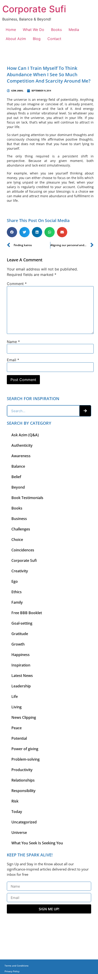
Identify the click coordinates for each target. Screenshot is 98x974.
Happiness (20, 654)
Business (19, 518)
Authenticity (22, 445)
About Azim (16, 38)
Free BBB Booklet (26, 612)
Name (13, 341)
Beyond (18, 487)
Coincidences (22, 550)
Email (13, 360)
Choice (17, 539)
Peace (16, 727)
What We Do (33, 29)
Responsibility (23, 790)
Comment (17, 283)
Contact (54, 38)
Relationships (23, 780)
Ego (14, 581)
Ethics (16, 591)
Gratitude (19, 633)
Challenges (20, 529)
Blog (37, 38)
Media (74, 29)
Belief (16, 476)
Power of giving (24, 748)
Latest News (22, 675)
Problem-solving (25, 759)
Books (56, 29)
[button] (12, 232)
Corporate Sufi (34, 9)
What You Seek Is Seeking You (37, 842)
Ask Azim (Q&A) (25, 434)
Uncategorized (24, 822)
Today (16, 811)
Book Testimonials (27, 497)
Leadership (21, 686)
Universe (19, 832)
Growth (18, 644)
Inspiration (20, 665)
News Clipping (23, 717)
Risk (14, 801)
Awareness (21, 455)
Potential (19, 738)
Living (16, 706)
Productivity (22, 769)
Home (11, 29)
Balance (18, 466)
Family (17, 602)
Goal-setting (21, 623)
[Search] (85, 410)
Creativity (19, 570)
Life (14, 696)
